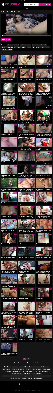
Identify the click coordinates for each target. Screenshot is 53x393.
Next (28, 358)
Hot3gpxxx (36, 366)
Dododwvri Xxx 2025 (36, 373)
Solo (15, 47)
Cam (33, 47)
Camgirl (37, 47)
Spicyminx (10, 49)
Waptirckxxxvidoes (38, 378)
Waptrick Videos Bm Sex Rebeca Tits (41, 376)
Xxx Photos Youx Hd (16, 373)
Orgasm (23, 47)
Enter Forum (47, 4)
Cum (9, 44)
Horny (19, 47)
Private (42, 47)
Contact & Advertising (26, 386)
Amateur (22, 44)
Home (5, 384)
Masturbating (44, 44)
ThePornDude (24, 384)
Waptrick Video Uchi (43, 371)
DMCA (37, 384)
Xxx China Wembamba (27, 378)
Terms (31, 384)
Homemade (28, 44)
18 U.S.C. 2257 (45, 384)
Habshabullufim (6, 369)
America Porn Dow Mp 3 (31, 371)
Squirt (38, 44)
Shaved (17, 44)
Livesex (47, 47)
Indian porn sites (32, 0)
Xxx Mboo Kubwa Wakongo (18, 369)
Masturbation (10, 47)
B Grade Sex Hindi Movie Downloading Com (12, 376)
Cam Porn (4, 49)
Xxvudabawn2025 (46, 369)
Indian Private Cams (22, 0)
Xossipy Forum (13, 384)
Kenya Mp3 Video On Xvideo (26, 366)
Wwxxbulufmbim (26, 373)
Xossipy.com (19, 390)
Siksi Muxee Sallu (45, 366)
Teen (13, 44)
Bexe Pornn (15, 366)
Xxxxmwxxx (28, 369)
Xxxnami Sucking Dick (15, 378)
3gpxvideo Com (27, 376)
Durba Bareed (7, 366)
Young (33, 44)
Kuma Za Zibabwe (37, 369)
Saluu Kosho (8, 371)
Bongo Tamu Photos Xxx (18, 371)
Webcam (29, 47)
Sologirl (3, 47)
